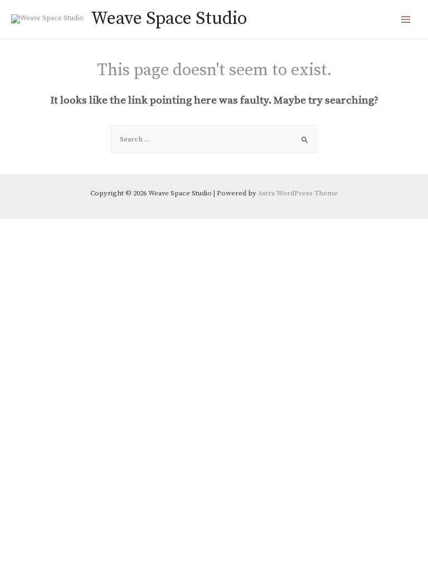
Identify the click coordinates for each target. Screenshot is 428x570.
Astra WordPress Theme (298, 193)
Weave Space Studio (169, 19)
